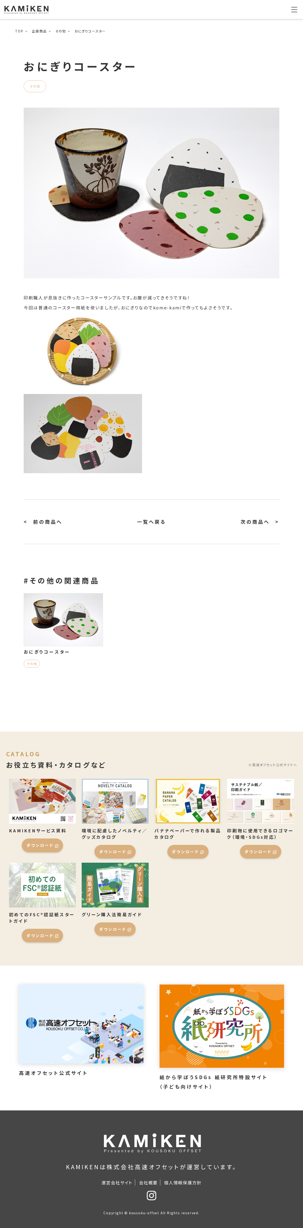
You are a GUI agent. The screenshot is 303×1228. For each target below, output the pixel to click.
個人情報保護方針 (182, 1182)
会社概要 (148, 1182)
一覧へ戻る (151, 521)
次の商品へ (255, 521)
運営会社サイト (117, 1182)
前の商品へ (47, 521)
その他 (35, 86)
